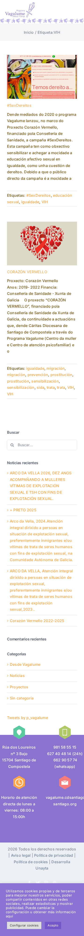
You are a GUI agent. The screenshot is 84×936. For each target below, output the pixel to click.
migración (55, 368)
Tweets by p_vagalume (27, 717)
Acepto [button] (53, 925)
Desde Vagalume (25, 664)
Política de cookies (31, 861)
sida (40, 387)
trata (51, 387)
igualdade (30, 202)
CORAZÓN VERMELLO (27, 272)
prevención (38, 374)
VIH (45, 202)
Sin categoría (22, 698)
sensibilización (45, 381)
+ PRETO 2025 (23, 510)
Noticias (17, 675)
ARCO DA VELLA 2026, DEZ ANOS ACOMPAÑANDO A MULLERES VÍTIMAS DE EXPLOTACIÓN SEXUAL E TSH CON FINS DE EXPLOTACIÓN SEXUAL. (41, 486)
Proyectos (19, 687)
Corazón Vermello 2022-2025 (37, 620)
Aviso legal (21, 855)
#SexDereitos (19, 105)
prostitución (61, 374)
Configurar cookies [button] (24, 925)
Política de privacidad (53, 855)
